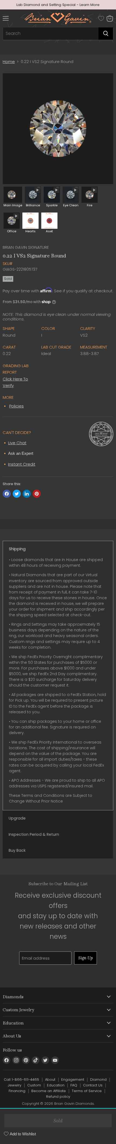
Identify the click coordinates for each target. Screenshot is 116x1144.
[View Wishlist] (101, 18)
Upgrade (17, 818)
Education (55, 1085)
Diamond (98, 1079)
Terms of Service (87, 1090)
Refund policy (58, 1096)
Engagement (72, 1079)
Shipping (17, 549)
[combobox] (50, 33)
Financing (17, 1090)
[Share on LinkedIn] (27, 494)
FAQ (73, 1085)
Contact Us (93, 1085)
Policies (16, 406)
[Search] (105, 33)
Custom (34, 1085)
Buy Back (17, 850)
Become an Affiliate (48, 1090)
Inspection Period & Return (34, 834)
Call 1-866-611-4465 (21, 1079)
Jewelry (14, 1085)
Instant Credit (21, 464)
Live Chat (17, 443)
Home (9, 61)
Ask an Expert (20, 453)
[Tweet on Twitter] (17, 494)
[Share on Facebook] (7, 494)
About (50, 1079)
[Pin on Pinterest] (37, 494)
